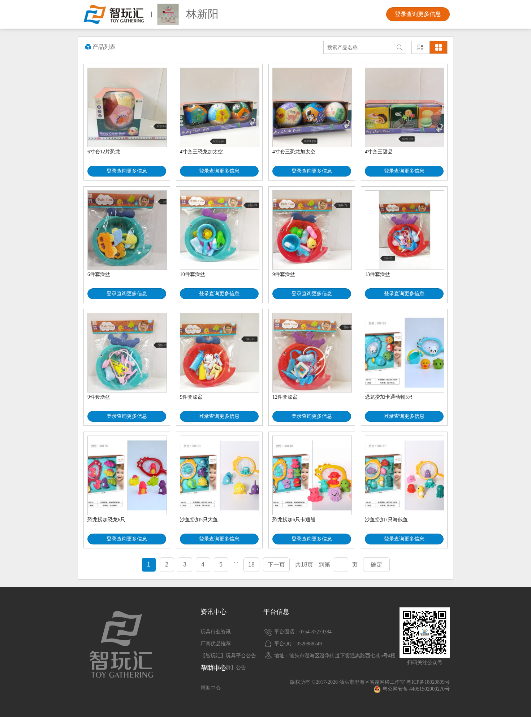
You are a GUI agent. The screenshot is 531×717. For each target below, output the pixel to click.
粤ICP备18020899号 (428, 682)
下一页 (276, 564)
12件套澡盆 (285, 397)
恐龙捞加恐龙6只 (106, 519)
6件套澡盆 (98, 274)
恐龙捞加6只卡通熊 (293, 519)
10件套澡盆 (192, 274)
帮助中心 (210, 688)
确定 (376, 564)
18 (251, 564)
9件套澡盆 (283, 274)
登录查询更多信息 (418, 14)
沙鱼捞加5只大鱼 (199, 519)
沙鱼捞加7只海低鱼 (386, 519)
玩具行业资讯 (215, 632)
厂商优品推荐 (215, 643)
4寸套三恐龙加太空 (201, 151)
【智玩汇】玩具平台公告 (228, 655)
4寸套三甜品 (379, 151)
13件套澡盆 (377, 274)
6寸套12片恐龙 (103, 151)
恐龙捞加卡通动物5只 (389, 397)
